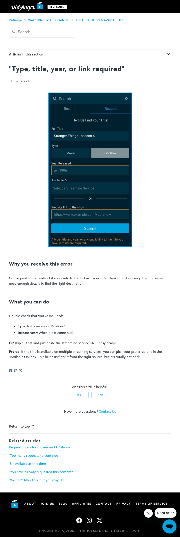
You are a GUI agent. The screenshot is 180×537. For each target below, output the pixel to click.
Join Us (47, 504)
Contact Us (107, 411)
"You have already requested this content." (41, 472)
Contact (104, 504)
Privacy (123, 504)
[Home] (40, 7)
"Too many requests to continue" (34, 455)
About (30, 504)
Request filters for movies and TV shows (39, 447)
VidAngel (15, 20)
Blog (63, 504)
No (101, 395)
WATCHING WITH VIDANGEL (49, 20)
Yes (78, 395)
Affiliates (81, 504)
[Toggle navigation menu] (163, 6)
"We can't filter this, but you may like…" (38, 480)
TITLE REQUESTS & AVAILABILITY (100, 20)
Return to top (20, 426)
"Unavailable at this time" (28, 464)
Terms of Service (151, 504)
